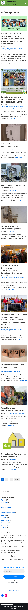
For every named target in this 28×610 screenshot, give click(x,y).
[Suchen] (25, 491)
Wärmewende (17, 371)
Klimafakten (4, 510)
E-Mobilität (3, 48)
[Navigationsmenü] (25, 3)
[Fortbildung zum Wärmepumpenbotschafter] (14, 395)
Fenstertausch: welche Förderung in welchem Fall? (13, 559)
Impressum (4, 604)
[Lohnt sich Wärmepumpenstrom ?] (14, 132)
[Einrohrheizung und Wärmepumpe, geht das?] (14, 214)
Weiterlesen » (17, 63)
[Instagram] (6, 595)
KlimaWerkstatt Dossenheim (8, 512)
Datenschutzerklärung (16, 582)
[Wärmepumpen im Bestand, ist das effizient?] (14, 172)
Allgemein (3, 371)
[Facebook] (2, 595)
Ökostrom (20, 106)
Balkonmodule (4, 106)
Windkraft (3, 527)
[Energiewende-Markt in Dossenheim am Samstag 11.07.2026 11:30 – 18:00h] (14, 81)
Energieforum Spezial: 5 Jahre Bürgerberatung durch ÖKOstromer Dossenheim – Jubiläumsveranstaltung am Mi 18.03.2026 (14, 320)
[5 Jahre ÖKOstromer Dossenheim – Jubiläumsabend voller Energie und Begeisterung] (14, 254)
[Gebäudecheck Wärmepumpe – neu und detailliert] (14, 441)
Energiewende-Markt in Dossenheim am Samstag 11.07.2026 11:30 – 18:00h (12, 99)
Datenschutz (10, 604)
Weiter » (17, 479)
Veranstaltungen (5, 49)
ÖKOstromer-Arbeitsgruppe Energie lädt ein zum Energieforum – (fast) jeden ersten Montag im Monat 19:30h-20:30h (13, 39)
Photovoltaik (19, 48)
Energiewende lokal (11, 48)
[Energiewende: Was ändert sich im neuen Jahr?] (14, 353)
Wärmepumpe (12, 49)
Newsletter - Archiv (14, 590)
